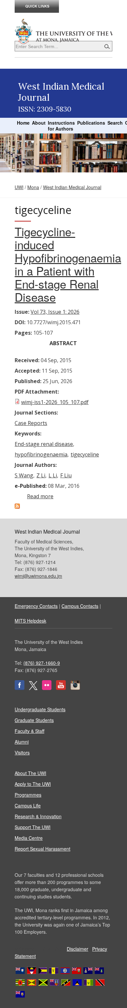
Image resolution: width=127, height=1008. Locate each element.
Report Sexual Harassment (42, 848)
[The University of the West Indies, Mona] (63, 30)
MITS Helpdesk (30, 620)
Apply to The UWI (33, 784)
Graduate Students (34, 720)
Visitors (22, 752)
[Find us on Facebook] (19, 688)
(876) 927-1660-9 (41, 663)
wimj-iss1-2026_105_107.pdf (55, 402)
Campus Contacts (80, 606)
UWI (19, 187)
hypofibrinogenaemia (41, 454)
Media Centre (29, 838)
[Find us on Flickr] (46, 688)
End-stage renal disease (44, 444)
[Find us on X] (33, 688)
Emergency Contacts (36, 606)
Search (115, 123)
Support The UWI (32, 827)
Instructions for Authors (61, 126)
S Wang (24, 475)
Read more (40, 496)
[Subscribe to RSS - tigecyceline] (17, 506)
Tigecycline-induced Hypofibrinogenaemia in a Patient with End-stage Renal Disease (68, 264)
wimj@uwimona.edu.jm (38, 576)
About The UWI (30, 773)
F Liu (66, 475)
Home (23, 123)
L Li (53, 475)
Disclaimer (77, 949)
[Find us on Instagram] (75, 688)
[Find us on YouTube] (61, 688)
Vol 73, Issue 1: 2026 (55, 311)
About (39, 123)
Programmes (28, 794)
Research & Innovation (38, 816)
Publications (91, 123)
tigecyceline (85, 454)
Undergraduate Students (40, 709)
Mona (33, 187)
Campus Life (28, 805)
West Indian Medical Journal (72, 187)
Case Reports (31, 423)
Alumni (22, 741)
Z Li (40, 475)
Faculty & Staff (29, 731)
